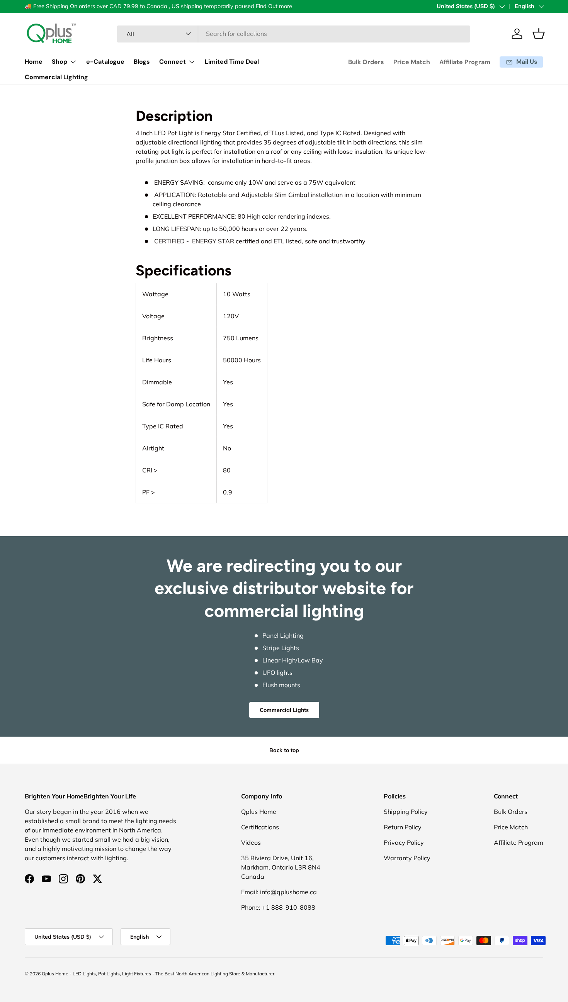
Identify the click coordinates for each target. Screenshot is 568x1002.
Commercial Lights (284, 709)
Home (34, 62)
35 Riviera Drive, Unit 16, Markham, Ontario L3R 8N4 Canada (280, 867)
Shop (59, 62)
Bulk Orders (366, 62)
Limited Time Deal (232, 62)
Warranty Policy (407, 858)
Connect (172, 62)
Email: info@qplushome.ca (279, 892)
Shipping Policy (406, 811)
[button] (538, 33)
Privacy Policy (404, 842)
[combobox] (293, 33)
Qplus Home (258, 811)
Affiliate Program (464, 62)
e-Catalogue (105, 62)
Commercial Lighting (56, 77)
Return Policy (403, 827)
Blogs (142, 62)
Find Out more (274, 6)
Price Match (411, 62)
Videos (251, 842)
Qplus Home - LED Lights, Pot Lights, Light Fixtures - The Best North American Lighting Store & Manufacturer (158, 974)
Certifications (260, 827)
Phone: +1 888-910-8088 (278, 907)
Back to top (284, 750)
